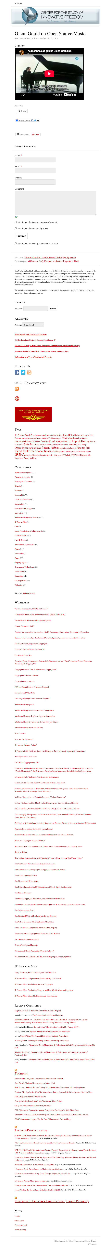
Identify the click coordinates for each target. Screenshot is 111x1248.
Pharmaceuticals (40, 451)
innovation (20, 441)
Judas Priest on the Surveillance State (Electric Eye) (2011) (38, 1189)
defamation (38, 438)
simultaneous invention (81, 451)
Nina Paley (81, 444)
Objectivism (21, 448)
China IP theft (69, 434)
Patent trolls (22, 451)
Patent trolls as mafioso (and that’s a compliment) (34, 828)
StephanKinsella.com (31, 1130)
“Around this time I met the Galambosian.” (31, 608)
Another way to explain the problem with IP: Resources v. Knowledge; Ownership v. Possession (52, 632)
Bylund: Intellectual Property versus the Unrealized (50, 1031)
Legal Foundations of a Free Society (29, 531)
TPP (73, 455)
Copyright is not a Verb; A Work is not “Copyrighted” (36, 669)
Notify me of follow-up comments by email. (38, 222)
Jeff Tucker (91, 441)
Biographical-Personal (23, 481)
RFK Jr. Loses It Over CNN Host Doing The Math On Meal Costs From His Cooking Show (50, 1087)
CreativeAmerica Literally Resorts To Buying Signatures (50, 257)
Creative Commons (22, 499)
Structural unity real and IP (51, 454)
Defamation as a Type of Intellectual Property (33, 356)
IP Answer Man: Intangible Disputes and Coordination (36, 995)
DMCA (45, 438)
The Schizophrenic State (24, 910)
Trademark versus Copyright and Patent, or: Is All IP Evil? (37, 933)
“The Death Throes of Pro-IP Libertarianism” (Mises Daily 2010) (40, 614)
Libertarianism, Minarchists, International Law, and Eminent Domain (41, 1185)
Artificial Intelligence (23, 472)
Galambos (71, 438)
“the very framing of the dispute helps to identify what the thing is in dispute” (45, 1142)
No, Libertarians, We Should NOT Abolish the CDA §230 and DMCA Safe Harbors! (47, 808)
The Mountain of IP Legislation (27, 881)
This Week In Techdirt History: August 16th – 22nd (35, 1083)
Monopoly (57, 444)
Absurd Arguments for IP (24, 626)
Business (18, 490)
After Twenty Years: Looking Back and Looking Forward (51, 1021)
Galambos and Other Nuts (25, 692)
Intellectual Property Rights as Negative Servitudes (35, 716)
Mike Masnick (31, 444)
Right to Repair (21, 852)
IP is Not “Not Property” (24, 739)
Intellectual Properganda (24, 704)
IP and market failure (58, 441)
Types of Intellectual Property (26, 945)
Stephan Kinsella (32, 455)
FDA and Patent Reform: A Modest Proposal (32, 687)
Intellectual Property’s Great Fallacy (29, 727)
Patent (17, 549)
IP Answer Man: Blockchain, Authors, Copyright (34, 984)
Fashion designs (54, 438)
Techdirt (67, 455)
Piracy (17, 558)
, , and (35, 972)
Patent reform (51, 447)
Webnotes (18, 585)
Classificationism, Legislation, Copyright (31, 643)
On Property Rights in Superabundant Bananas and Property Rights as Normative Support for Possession (55, 823)
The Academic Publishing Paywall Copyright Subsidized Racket (40, 869)
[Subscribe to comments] (55, 389)
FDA (64, 438)
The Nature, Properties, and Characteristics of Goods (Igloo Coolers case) (43, 887)
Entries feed (19, 1220)
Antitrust (46, 435)
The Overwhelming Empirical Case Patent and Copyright (42, 351)
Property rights (20, 562)
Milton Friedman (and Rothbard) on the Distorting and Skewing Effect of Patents (46, 803)
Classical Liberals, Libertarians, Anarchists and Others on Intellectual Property (47, 345)
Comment (19, 188)
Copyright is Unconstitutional (26, 675)
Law (16, 526)
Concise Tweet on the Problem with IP (29, 649)
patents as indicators (68, 447)
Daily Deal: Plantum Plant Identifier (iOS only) (33, 1105)
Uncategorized (20, 580)
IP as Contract (20, 733)
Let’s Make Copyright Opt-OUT (27, 762)
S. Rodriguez (20, 1040)
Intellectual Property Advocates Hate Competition (34, 710)
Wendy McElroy (30, 458)
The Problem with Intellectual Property (31, 334)
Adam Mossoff (37, 435)
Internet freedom (41, 441)
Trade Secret (19, 571)
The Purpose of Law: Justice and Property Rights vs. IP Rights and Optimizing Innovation (50, 904)
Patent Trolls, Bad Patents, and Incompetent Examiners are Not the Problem (44, 834)
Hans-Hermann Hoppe (23, 508)
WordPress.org (20, 1229)
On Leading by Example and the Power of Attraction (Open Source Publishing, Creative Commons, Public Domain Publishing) (53, 815)
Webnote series (29, 593)
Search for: (19, 308)
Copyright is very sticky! (24, 681)
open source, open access (24, 544)
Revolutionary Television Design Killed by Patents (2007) (56, 1027)
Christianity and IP (82, 435)
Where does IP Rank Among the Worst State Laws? (34, 950)
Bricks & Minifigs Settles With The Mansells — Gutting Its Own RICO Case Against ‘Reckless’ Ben (53, 1092)
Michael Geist (19, 445)
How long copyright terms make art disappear (32, 698)
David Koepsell (28, 438)
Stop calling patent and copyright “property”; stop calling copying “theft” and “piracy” (49, 858)
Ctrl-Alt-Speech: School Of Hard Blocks (30, 1096)
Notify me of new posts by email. (33, 228)
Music (63, 445)
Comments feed (21, 1225)
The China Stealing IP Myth (26, 875)
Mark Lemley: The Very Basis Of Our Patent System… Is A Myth (40, 782)
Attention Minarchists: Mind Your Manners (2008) (34, 1164)
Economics (19, 504)
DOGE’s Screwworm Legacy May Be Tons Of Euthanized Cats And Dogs (43, 1119)
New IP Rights (20, 540)
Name (18, 155)
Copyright (19, 495)
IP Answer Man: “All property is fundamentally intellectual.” (38, 978)
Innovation (19, 513)
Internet (28, 441)
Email (18, 166)
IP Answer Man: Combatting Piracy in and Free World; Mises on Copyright (44, 990)
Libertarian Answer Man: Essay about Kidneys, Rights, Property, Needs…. (43, 1173)
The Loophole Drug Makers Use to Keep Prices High (48, 1040)
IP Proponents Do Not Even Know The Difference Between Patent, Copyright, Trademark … (50, 751)
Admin (92, 1244)
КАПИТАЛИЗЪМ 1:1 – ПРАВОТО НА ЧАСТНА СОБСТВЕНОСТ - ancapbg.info (47, 1019)
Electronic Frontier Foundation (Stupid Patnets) (52, 1201)
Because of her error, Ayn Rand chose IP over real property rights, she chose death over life (50, 637)
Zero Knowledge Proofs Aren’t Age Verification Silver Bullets (38, 1101)
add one (35, 134)
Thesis (93, 1241)
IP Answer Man (21, 522)
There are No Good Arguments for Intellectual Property (36, 927)
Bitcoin (18, 486)
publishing (55, 451)
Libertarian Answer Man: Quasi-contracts (31, 1180)
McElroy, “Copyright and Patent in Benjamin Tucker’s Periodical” (40, 797)
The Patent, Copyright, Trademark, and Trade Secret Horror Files (40, 898)
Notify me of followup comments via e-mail (38, 243)
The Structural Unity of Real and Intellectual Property (36, 916)
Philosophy (19, 553)
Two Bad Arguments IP (27, 939)
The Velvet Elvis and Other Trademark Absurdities (34, 921)
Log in (17, 1216)
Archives (18, 325)
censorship (55, 434)
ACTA (29, 435)
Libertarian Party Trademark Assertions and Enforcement (37, 777)
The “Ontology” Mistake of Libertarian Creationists (35, 863)
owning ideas (35, 447)
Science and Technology (24, 567)
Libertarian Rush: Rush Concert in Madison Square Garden (38, 1169)
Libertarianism (20, 535)
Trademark (19, 576)
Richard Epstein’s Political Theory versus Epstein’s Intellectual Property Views (48, 846)
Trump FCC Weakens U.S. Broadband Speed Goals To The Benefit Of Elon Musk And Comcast (51, 1114)
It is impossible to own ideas (26, 756)
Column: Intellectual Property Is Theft (53, 261)
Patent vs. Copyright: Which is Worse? (30, 840)
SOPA (20, 454)
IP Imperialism (77, 441)
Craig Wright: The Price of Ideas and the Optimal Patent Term (44, 1036)
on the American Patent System (33, 620)
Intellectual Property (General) (26, 517)
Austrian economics (22, 477)
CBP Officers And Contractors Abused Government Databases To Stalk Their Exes (46, 1110)
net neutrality (71, 444)
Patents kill (83, 447)
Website (18, 177)
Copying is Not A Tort (23, 655)
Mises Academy (46, 444)
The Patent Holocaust (23, 892)
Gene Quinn (82, 438)
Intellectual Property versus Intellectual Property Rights (36, 721)
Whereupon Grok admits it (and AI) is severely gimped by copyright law (43, 956)
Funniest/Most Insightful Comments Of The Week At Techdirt (39, 1078)
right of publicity (66, 451)
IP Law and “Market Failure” (26, 745)
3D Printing (19, 435)
